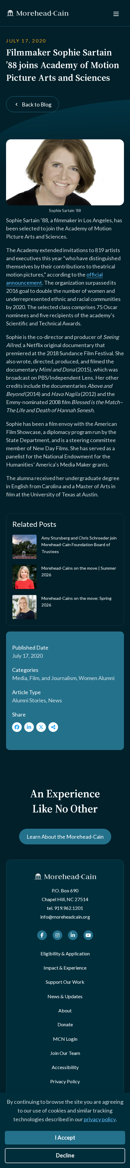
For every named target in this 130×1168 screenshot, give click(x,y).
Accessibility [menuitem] (65, 1067)
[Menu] (116, 13)
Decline (65, 1155)
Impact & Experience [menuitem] (65, 967)
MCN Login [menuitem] (65, 1039)
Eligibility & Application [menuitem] (65, 953)
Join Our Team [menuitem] (65, 1053)
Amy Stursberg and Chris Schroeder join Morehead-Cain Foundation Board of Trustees (79, 544)
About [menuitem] (65, 1010)
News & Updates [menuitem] (65, 996)
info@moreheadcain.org (65, 917)
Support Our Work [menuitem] (65, 982)
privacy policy (100, 1119)
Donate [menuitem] (65, 1024)
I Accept (65, 1137)
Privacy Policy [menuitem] (65, 1081)
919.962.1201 (68, 908)
